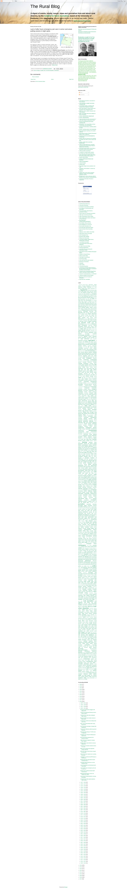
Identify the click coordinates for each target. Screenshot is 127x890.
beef (89, 350)
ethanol (95, 434)
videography (94, 665)
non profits (89, 545)
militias (86, 532)
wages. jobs (94, 667)
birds (89, 353)
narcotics (80, 538)
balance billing (86, 349)
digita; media (80, 405)
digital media (88, 405)
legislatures (80, 514)
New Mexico (89, 316)
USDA (81, 328)
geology (85, 464)
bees (79, 352)
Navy (79, 315)
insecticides (85, 494)
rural (88, 191)
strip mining (91, 638)
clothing (95, 376)
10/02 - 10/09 (83, 796)
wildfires (95, 674)
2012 (81, 870)
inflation (95, 492)
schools (95, 613)
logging (85, 518)
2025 (81, 686)
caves (79, 365)
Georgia (79, 302)
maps (86, 520)
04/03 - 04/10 (83, 840)
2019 (81, 696)
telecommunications (82, 650)
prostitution (80, 580)
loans (90, 515)
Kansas (79, 307)
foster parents (94, 455)
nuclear (79, 546)
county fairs (86, 394)
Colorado (95, 292)
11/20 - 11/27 (83, 784)
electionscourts (80, 423)
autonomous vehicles (88, 348)
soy (96, 629)
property (95, 577)
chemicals (80, 368)
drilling (84, 412)
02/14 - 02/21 (83, 852)
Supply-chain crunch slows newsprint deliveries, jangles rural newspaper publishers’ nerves (86, 173)
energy (79, 428)
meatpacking (94, 524)
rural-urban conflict (87, 603)
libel (83, 514)
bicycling (82, 352)
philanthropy (88, 560)
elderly (87, 422)
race (87, 585)
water (87, 669)
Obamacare (81, 318)
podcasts (92, 564)
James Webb (91, 306)
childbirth (80, 371)
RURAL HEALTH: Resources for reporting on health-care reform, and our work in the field (87, 139)
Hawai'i (95, 302)
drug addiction (84, 413)
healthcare (92, 477)
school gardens (87, 612)
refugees (95, 590)
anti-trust (80, 345)
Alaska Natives (87, 288)
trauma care (84, 660)
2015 (81, 865)
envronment (80, 434)
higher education (93, 479)
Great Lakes (84, 302)
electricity (94, 423)
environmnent (94, 433)
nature (79, 541)
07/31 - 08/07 (83, 811)
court (88, 395)
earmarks (85, 416)
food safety (84, 452)
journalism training (82, 506)
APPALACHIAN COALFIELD (85, 150)
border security (86, 357)
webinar (79, 671)
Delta (82, 296)
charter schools (89, 367)
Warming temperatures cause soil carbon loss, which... (87, 774)
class (81, 376)
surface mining (93, 643)
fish (90, 448)
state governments (92, 633)
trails (82, 657)
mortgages (95, 534)
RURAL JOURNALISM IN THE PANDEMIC (87, 129)
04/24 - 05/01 (83, 835)
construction (94, 387)
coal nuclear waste (89, 377)
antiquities (89, 345)
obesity (79, 549)
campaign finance (93, 363)
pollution (95, 567)
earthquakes (90, 416)
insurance (95, 494)
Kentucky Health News (83, 247)
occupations (80, 550)
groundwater (81, 470)
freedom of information (83, 457)
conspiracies (86, 387)
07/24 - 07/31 (83, 813)
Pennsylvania (81, 323)
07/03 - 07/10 (83, 818)
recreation (95, 589)
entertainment (94, 428)
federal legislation (93, 444)
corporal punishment (92, 391)
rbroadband (95, 586)
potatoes (87, 570)
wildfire (90, 674)
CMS (81, 292)
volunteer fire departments (91, 666)
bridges (83, 358)
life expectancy (91, 514)
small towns (80, 625)
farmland (90, 442)
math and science (88, 523)
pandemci (81, 554)
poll (82, 567)
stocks (86, 637)
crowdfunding (88, 399)
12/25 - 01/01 (83, 703)
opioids (79, 553)
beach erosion (82, 350)
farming (84, 442)
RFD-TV (81, 230)
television (80, 652)
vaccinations (86, 663)
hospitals (42, 70)
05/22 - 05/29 (83, 828)
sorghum (93, 629)
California (84, 292)
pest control (94, 558)
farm (82, 439)
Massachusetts (94, 308)
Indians (87, 305)
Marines (82, 308)
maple (79, 520)
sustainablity (94, 644)
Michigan (95, 310)
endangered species (91, 427)
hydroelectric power (92, 488)
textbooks (92, 652)
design (84, 404)
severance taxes (84, 618)
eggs (84, 422)
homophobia (94, 483)
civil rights (93, 374)
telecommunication (93, 648)
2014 (81, 866)
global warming (92, 464)
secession (92, 614)
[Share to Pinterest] (62, 68)
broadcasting (94, 359)
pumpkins (94, 583)
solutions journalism (82, 629)
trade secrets (94, 656)
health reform (87, 477)
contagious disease (87, 389)
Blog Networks (85, 186)
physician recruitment (82, 563)
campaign (95, 362)
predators (90, 571)
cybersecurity (84, 400)
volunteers (80, 667)
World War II (81, 332)
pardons (79, 555)
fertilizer (79, 447)
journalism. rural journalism (92, 506)
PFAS (88, 320)
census (79, 367)
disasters (88, 407)
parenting (83, 555)
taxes (90, 647)
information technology (83, 493)
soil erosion (83, 628)
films (87, 447)
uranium (84, 662)
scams (89, 609)
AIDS (93, 285)
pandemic (86, 554)
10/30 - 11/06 (83, 789)
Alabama (79, 288)
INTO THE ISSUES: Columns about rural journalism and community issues (87, 109)
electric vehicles (87, 423)
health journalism (87, 475)
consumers (80, 389)
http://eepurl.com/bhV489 (83, 87)
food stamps (89, 452)
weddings (87, 671)
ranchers (84, 586)
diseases (84, 408)
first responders (86, 448)
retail (84, 595)
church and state (85, 372)
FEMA (93, 298)
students (95, 639)
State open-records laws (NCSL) (85, 214)
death (93, 402)
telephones (94, 651)
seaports (88, 614)
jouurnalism (87, 508)
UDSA (96, 327)
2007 (81, 878)
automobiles (80, 348)
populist (93, 568)
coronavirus (80, 391)
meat (89, 524)
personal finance (88, 558)
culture (79, 400)
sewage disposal (90, 618)
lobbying (93, 515)
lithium (83, 515)
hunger (95, 485)
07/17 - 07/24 (83, 814)
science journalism (82, 614)
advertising (84, 337)
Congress (94, 293)
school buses (89, 610)
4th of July (85, 284)
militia (83, 532)
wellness (84, 672)
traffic (79, 657)
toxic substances (84, 656)
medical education (85, 527)
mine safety (94, 532)
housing (80, 485)
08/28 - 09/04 (83, 804)
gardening (90, 460)
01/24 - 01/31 (83, 857)
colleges (86, 379)
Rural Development (82, 325)
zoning (85, 679)
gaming (87, 460)
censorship (95, 365)
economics (80, 419)
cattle (95, 364)
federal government (83, 444)
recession (84, 589)
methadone (80, 529)
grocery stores (94, 469)
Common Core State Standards (84, 293)
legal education (87, 513)
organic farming (89, 553)
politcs (88, 566)
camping (79, 364)
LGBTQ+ (87, 307)
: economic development (85, 285)
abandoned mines (93, 332)
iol (87, 501)
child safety (86, 369)
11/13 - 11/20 (83, 785)
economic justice (93, 418)
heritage (79, 479)
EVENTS (81, 171)
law (93, 511)
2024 (81, 687)
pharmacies (94, 559)
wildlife (79, 675)
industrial (79, 492)
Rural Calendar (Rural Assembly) (86, 228)
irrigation (90, 501)
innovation (80, 494)
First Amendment (87, 300)
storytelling (95, 637)
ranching (89, 586)
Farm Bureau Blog (83, 258)
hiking (96, 480)
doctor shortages (37, 70)
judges (93, 508)
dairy (93, 400)
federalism (95, 446)
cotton (95, 393)
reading (79, 587)
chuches (95, 371)
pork (96, 568)
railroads (80, 586)
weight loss (92, 671)
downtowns (80, 412)
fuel (87, 459)
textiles (95, 652)
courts (92, 395)
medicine (80, 528)
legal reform (94, 513)
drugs (84, 414)
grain (96, 466)
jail (96, 501)
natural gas (94, 539)
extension (90, 436)
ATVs (96, 285)
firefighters (80, 448)
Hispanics (83, 303)
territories (84, 652)
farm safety (86, 439)
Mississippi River (81, 312)
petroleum (88, 559)
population (85, 568)
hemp (84, 478)
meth (96, 528)
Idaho (96, 303)
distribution (80, 409)
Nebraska (82, 315)
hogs (92, 482)
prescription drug (92, 572)
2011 (81, 872)
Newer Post (33, 79)
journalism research (92, 505)
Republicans (94, 323)
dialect (95, 404)
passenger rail (90, 555)
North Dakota (90, 317)
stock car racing (81, 637)
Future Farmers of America (86, 301)
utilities (94, 662)
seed (83, 615)
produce (83, 577)
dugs (87, 414)
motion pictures (81, 535)
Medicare (88, 310)
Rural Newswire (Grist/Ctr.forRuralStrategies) (85, 221)
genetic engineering (87, 462)
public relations (87, 582)
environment (93, 430)
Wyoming (86, 332)
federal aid (86, 443)
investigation (86, 499)
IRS (93, 303)
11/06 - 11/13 (83, 787)
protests (85, 580)
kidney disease (91, 509)
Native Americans (92, 313)
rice (96, 595)
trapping (92, 658)
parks (87, 555)
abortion (80, 333)
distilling (95, 408)
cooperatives (91, 390)
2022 (81, 691)
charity (83, 367)
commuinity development (87, 380)
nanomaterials (94, 537)
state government (82, 633)
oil (89, 550)
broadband (89, 358)
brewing (79, 358)
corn (96, 390)
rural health (91, 598)
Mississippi (85, 311)
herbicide (90, 478)
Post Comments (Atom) (40, 81)
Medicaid (84, 310)
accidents (95, 333)
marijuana (91, 520)
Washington (88, 330)
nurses (88, 546)
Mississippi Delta (93, 311)
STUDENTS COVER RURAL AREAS (86, 152)
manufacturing (94, 519)
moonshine (90, 534)
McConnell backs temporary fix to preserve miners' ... (87, 738)
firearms (95, 447)
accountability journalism (84, 335)
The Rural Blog (45, 6)
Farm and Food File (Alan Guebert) (86, 260)
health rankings (81, 477)
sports (88, 630)
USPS (85, 328)
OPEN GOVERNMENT (83, 161)
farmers (80, 440)
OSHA (95, 317)
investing (85, 501)
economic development (90, 417)
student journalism (82, 639)
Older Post (71, 79)
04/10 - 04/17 (83, 839)
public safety (93, 582)
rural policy (87, 602)
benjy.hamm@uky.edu (82, 21)
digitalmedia (95, 405)
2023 (81, 689)
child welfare (93, 369)
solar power (88, 628)
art (86, 346)
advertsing (88, 337)
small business (84, 624)
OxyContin (85, 320)
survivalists (80, 644)
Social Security (91, 326)
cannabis (86, 364)
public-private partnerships (87, 583)
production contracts (89, 577)
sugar (89, 642)
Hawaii (79, 303)
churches (91, 372)
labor (95, 509)
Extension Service (81, 298)
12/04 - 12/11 (83, 708)
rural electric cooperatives (83, 598)
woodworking (94, 676)
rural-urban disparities (50, 70)
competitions (80, 385)
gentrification (80, 464)
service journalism (90, 617)
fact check (88, 438)
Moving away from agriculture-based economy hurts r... (87, 760)
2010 (81, 873)
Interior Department (93, 305)
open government (88, 551)
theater (79, 653)
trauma (79, 660)
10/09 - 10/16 (83, 794)
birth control (92, 353)
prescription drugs (92, 573)
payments (95, 556)
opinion (95, 551)
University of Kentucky (83, 205)
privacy (79, 577)
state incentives (81, 634)
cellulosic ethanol (84, 365)
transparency (94, 657)
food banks (91, 451)
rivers (79, 596)
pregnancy (94, 571)
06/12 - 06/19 (83, 823)
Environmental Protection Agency (87, 297)
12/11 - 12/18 (83, 706)
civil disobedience (87, 374)
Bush (92, 291)
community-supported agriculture (90, 384)
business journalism (82, 362)
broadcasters (86, 359)
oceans (84, 550)
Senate (85, 326)
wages (91, 667)
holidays (95, 482)
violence (80, 666)
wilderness (85, 674)
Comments (82, 94)
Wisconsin (86, 331)
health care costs (89, 473)
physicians (88, 563)
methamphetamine (87, 529)
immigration (94, 489)
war (79, 669)
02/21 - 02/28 (83, 851)
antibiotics (84, 345)
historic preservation (82, 482)
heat (82, 478)
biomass (80, 353)
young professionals (91, 677)
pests (84, 559)
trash (96, 658)
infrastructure (93, 493)
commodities (80, 380)
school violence (88, 613)
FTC (96, 298)
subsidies (85, 641)
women (82, 676)
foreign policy (94, 453)
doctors (80, 410)
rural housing (85, 599)
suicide (91, 642)
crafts (96, 395)
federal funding (93, 443)
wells (87, 672)
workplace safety (82, 677)
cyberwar (89, 400)
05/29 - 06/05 (83, 826)
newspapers (82, 545)
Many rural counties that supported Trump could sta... (87, 749)
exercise (89, 435)
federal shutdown (81, 446)
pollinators (85, 567)
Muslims (95, 312)
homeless (86, 483)
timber (85, 653)
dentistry (95, 403)
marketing (80, 522)
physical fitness (94, 561)
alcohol (79, 343)
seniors (84, 617)
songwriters (88, 629)
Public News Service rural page (85, 233)
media (87, 525)
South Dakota (84, 327)
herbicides (94, 478)
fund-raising (91, 459)
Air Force (94, 287)
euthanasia (80, 435)
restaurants (80, 595)
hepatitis (87, 478)
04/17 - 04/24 (83, 837)
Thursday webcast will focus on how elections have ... (87, 763)
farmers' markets (93, 440)
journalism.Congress (81, 508)
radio (96, 585)
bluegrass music (86, 355)
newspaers (95, 542)
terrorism (88, 652)
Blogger (65, 887)
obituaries (83, 549)
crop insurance (93, 398)
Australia (79, 291)
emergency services (83, 426)
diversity (84, 409)
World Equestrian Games (92, 331)
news (86, 541)
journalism (85, 191)
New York (95, 316)
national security (87, 539)
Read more (54, 65)
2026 (81, 684)
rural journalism (93, 596)
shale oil (84, 623)
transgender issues (87, 657)
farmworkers (80, 443)
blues (92, 355)
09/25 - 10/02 (83, 797)
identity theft (80, 489)
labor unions (81, 510)
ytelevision (82, 679)
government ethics (82, 466)
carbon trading (91, 364)
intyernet (90, 498)
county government (93, 394)
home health (80, 483)
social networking (91, 627)
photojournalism (87, 561)
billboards (86, 352)
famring (79, 439)
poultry (90, 570)
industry (83, 492)
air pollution (86, 341)
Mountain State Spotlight (84, 236)
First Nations (94, 300)
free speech (94, 456)
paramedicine (94, 554)
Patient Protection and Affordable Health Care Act (87, 322)
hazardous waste (82, 471)
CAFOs (95, 291)
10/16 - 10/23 (83, 792)
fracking (86, 456)
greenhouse (80, 469)
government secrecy (90, 466)
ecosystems (91, 419)
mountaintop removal (91, 535)
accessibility (87, 333)
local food (81, 517)
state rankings (84, 636)
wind (83, 675)
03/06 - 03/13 (83, 847)
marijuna (95, 520)
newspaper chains (91, 543)
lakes (86, 510)
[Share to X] (59, 68)
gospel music (87, 465)
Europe (95, 297)
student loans (89, 639)
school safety (81, 613)
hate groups (94, 470)
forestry (79, 455)
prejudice (79, 572)
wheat (93, 672)
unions (95, 661)
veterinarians (56, 70)
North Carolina (81, 317)
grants (86, 468)
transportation (86, 658)
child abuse (89, 368)
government (94, 465)
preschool (85, 572)
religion (95, 591)
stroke (95, 638)
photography (80, 561)
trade (90, 656)
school (95, 609)
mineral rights (80, 533)
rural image (92, 599)
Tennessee (89, 327)
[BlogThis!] (58, 68)
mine (90, 532)
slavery (79, 624)
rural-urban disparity (93, 608)
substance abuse (93, 641)
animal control (90, 343)
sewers (95, 618)
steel (88, 636)
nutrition (80, 547)
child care (94, 368)
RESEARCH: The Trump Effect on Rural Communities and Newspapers (87, 125)
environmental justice (87, 433)
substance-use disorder (83, 642)
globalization (80, 465)
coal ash (83, 377)
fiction (83, 447)
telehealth (80, 651)
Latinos (91, 307)
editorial (95, 419)
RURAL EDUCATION (83, 157)
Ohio (89, 318)
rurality (79, 609)
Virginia (79, 330)
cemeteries (90, 365)
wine (92, 675)
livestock (86, 515)
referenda (90, 590)
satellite (86, 609)
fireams (91, 447)
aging (82, 338)
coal (79, 377)
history (88, 482)
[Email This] (56, 68)
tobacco (88, 653)
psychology (90, 580)
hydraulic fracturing (83, 488)
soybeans (80, 630)
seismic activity (87, 615)
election (90, 422)
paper (90, 554)
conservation (94, 386)
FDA (90, 298)
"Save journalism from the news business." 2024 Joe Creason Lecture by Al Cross (87, 120)
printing (89, 576)
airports (95, 341)
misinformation (85, 534)
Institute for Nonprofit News (84, 254)
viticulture (83, 666)
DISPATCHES (82, 164)
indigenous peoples (92, 491)
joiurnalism (91, 502)
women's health (88, 676)
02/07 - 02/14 (83, 854)
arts (88, 346)
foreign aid (80, 453)
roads (82, 596)
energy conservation (86, 428)
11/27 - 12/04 (83, 782)
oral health (83, 553)
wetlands (90, 672)
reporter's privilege (88, 594)
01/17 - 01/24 (83, 859)
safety (83, 609)
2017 (81, 699)
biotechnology (84, 353)
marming (83, 522)
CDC (79, 292)
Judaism (95, 306)
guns (89, 470)
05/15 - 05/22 (83, 830)
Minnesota (80, 311)
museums (79, 537)
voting (87, 667)
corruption (91, 393)
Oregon (95, 318)
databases (90, 402)
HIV (93, 302)
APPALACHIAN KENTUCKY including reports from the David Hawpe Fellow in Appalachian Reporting (87, 145)
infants (91, 492)
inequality (87, 492)
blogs (96, 354)
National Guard (84, 313)
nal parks (88, 537)
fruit (85, 459)
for (92, 452)
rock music (86, 596)
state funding (87, 632)
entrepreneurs (81, 430)
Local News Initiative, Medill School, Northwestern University (86, 240)
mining (91, 533)
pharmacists (80, 560)
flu (94, 450)
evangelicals (85, 435)
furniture (79, 460)
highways (92, 480)
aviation (95, 348)
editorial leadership (83, 421)
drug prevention (91, 413)
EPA (79, 297)
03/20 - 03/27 (83, 844)
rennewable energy (81, 594)
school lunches (93, 612)
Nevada (86, 315)
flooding (85, 450)
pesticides (80, 559)
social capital (90, 625)
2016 (81, 701)
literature (80, 515)
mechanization (80, 525)
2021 (81, 692)
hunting (79, 487)
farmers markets (86, 440)
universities (80, 662)
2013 (81, 868)
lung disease (94, 518)
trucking (95, 660)
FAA (86, 298)
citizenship (85, 373)
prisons (95, 576)
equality (90, 434)
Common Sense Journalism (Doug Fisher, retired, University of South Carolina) (87, 272)
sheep (87, 623)
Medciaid (79, 310)
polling (89, 567)
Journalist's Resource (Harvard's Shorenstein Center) (85, 250)
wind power (87, 675)
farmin (79, 442)
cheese (95, 367)
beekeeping (92, 350)
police (79, 566)
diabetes (92, 404)
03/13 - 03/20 (83, 845)
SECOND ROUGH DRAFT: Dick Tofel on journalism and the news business (87, 149)
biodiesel (90, 352)
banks (95, 349)
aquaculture (94, 345)
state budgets (81, 632)
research (94, 594)
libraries (86, 514)
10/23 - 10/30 (83, 790)
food (88, 451)
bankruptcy (91, 349)
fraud (90, 456)
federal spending (89, 446)
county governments (82, 395)
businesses (90, 362)
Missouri (87, 312)
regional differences (89, 591)
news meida (90, 542)
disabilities (80, 407)
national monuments (93, 538)
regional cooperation (81, 591)
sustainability (87, 644)
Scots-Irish (90, 325)
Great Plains (89, 302)
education (80, 422)
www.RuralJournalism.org (84, 203)
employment (81, 427)
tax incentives (85, 647)
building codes (89, 360)
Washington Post (94, 330)
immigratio (89, 489)
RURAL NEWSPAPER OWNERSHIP (86, 116)
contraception (85, 390)
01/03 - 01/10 (83, 863)
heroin (82, 479)
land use (89, 510)
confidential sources (86, 386)
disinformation (90, 408)
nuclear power (84, 546)
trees (92, 660)
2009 (81, 875)
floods (92, 450)
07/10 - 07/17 (83, 816)
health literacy (94, 475)
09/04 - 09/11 (83, 802)
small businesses (92, 624)
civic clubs (91, 373)
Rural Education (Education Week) (86, 227)
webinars (83, 671)
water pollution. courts (87, 670)
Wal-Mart (83, 330)
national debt (85, 538)
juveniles (83, 509)
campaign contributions (83, 363)
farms (95, 442)
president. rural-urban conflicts (88, 575)
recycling (79, 590)
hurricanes (89, 487)
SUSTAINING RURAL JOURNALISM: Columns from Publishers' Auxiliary (86, 106)
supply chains (85, 643)
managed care (87, 519)
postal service (81, 570)
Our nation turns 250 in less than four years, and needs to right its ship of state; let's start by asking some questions (87, 154)
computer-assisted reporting (91, 385)
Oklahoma (92, 318)
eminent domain (93, 426)
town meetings (88, 655)
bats (79, 350)
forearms (95, 452)
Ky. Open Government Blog (84, 246)
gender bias (94, 461)
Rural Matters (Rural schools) (85, 223)
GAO (93, 301)
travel (89, 660)
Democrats (86, 296)
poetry (95, 564)
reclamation (89, 589)
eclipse (95, 416)
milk (88, 532)
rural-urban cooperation (87, 604)
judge (90, 508)
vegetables (80, 665)
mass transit (80, 523)
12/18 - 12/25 (83, 704)
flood (96, 448)
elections (94, 422)
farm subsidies (93, 439)
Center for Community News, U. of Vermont (87, 273)
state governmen (94, 632)
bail (82, 349)
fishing (92, 448)
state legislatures (90, 634)
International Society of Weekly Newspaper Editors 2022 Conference (87, 134)
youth (79, 679)
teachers (95, 647)
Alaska (83, 288)
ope (83, 551)
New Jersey (85, 316)
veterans (84, 665)
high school (86, 479)
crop (89, 398)
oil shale (92, 550)
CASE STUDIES (82, 163)
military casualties (89, 530)
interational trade (93, 497)
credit (83, 396)
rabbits (82, 585)
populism (90, 568)
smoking (86, 625)
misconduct (80, 534)
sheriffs (90, 623)
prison (92, 576)
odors (88, 550)
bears (86, 350)
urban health (89, 662)
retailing (88, 595)
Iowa (83, 306)
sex (79, 619)
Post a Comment (35, 76)
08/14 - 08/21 (83, 808)
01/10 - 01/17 (83, 861)
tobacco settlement (93, 653)
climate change (89, 376)
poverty (95, 570)
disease (79, 408)
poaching (85, 564)
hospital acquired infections (87, 484)
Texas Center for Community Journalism (87, 213)
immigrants (85, 489)
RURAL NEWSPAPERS (84, 117)
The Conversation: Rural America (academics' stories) (86, 211)
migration (80, 530)
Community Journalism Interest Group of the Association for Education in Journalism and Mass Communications (87, 268)
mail (84, 519)
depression (80, 404)
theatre (82, 653)
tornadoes (80, 655)
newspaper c (81, 543)
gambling (83, 460)
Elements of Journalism (84, 261)
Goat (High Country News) (84, 257)
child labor (80, 369)
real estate (84, 587)
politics (94, 566)
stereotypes (91, 636)
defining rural (81, 403)
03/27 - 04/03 (83, 842)
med (84, 525)
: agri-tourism (90, 284)
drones (88, 412)
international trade (83, 498)
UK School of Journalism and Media (86, 206)
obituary (87, 549)
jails (79, 502)
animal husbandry (85, 344)
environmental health (83, 431)
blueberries (80, 355)
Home (52, 79)
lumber (89, 518)
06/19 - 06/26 (83, 821)
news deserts (91, 541)
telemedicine (87, 651)
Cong (91, 293)
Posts (81, 92)
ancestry (86, 343)
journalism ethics (82, 505)
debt (96, 402)
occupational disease (93, 549)
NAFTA (79, 313)
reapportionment (91, 587)
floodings (89, 450)
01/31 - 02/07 (83, 856)
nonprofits (95, 545)
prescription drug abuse (83, 573)
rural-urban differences (87, 606)
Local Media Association (84, 242)
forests (83, 455)
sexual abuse (81, 620)
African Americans (87, 287)
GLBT (95, 301)
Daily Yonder (81, 264)
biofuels (95, 352)
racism (89, 585)
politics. (79, 567)
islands (93, 501)
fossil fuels (88, 455)
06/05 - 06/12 (83, 825)
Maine (79, 308)
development (88, 404)
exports (85, 436)
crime (89, 396)
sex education (94, 619)
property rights (94, 578)
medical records (93, 527)
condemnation (80, 386)
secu (96, 614)
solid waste (94, 628)
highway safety (87, 480)
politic (91, 566)
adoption (90, 336)
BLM (82, 291)
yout (96, 677)
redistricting (85, 590)
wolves (79, 676)
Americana (93, 288)
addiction (85, 336)
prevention (85, 576)
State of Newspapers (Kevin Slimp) (86, 216)
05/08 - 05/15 (83, 832)
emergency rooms (92, 425)
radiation (92, 585)
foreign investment (86, 453)
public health (87, 581)
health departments (88, 474)
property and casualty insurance (84, 578)
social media (84, 627)
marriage (87, 522)
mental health (90, 528)
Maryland (86, 308)
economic (80, 417)
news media (84, 542)
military (84, 530)
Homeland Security (89, 303)
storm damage (89, 637)
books (95, 355)
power (79, 571)
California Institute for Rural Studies (86, 275)
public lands (94, 581)
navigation (83, 541)
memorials (84, 528)
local (96, 515)
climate (84, 376)
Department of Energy (92, 296)
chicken (84, 368)
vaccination (80, 663)
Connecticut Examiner (83, 266)
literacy (95, 514)
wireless (95, 675)
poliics (83, 566)
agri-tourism (86, 338)
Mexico (91, 310)
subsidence (80, 641)
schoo (92, 609)
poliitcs (85, 566)
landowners (85, 511)
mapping (82, 520)
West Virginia (81, 331)
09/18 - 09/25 (83, 799)
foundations (80, 456)
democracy (90, 403)
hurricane (84, 487)
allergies (82, 343)
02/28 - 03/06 (83, 849)
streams (85, 638)
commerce (94, 379)
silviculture (95, 623)
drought (92, 412)
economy (85, 419)
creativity (79, 396)
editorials (91, 421)
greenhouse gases (86, 469)
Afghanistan (80, 287)
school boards (81, 610)
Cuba (80, 296)
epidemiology (85, 434)
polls (91, 567)
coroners (85, 391)
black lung (84, 354)
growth (86, 470)
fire (88, 447)
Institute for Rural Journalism (56, 16)
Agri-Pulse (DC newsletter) (84, 279)
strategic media (81, 638)
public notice (81, 582)
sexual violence (85, 622)
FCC (88, 298)
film (85, 447)
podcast (89, 564)
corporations (80, 393)
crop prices (80, 399)
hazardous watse (89, 471)
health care (81, 473)
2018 (81, 698)
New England (91, 315)
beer (96, 350)
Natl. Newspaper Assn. (83, 235)
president (80, 575)
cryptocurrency (94, 399)
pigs (92, 563)
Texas (93, 327)
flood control (80, 450)
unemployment (89, 661)
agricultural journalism (83, 340)
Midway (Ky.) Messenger (84, 238)
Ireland (87, 306)
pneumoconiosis (81, 564)
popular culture (80, 568)
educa (95, 421)
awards (80, 349)
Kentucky (83, 307)
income (85, 491)
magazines (80, 519)
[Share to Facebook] (61, 68)
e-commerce (91, 414)
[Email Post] (54, 68)
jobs (88, 502)
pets (44, 70)
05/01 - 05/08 (83, 833)
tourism (84, 655)
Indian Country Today (83, 255)
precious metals (84, 571)
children (91, 371)
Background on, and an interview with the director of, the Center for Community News (87, 177)
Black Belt (89, 291)
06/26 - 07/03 (83, 820)
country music (81, 394)
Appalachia (83, 290)
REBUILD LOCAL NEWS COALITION (86, 232)
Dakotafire (81, 263)
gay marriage (84, 461)
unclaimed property (81, 661)
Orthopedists (80, 320)
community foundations (82, 382)
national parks (81, 539)
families (95, 438)
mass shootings (93, 522)
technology (80, 648)
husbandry (95, 487)
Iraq (85, 306)
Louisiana (95, 307)
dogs (83, 410)
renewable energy (83, 592)
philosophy (95, 560)
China (91, 292)
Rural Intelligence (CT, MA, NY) (85, 224)
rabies (85, 585)
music (84, 537)
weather (95, 670)
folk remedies (83, 451)
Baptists (85, 291)
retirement (92, 595)
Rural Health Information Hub (85, 226)
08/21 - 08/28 (83, 806)
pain (79, 554)
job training (83, 502)
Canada (88, 292)
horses (79, 484)
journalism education (92, 504)
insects (90, 494)
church (79, 372)
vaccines (91, 663)
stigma (95, 636)
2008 (81, 877)
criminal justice (94, 396)
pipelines (95, 563)
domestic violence (89, 410)
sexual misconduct (89, 620)
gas (94, 460)
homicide (90, 483)
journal (95, 502)
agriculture (91, 340)
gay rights (89, 461)
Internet (80, 306)
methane (95, 529)
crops (84, 399)
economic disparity (82, 418)
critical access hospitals (83, 398)
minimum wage (86, 533)
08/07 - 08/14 (83, 809)
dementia (86, 403)
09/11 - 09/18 (83, 801)
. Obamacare (80, 284)
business (94, 360)
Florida (79, 301)
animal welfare (93, 344)
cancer (83, 364)
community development (90, 381)
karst (86, 509)
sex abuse (82, 619)
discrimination (94, 407)
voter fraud (84, 667)
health (95, 471)
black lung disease (90, 354)
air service (91, 341)
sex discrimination (87, 619)
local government (89, 517)
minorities (95, 533)
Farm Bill (80, 300)
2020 (81, 694)
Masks (89, 308)
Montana (91, 312)
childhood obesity (85, 371)
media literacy (90, 525)
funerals (95, 459)
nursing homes (93, 546)
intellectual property (82, 497)
